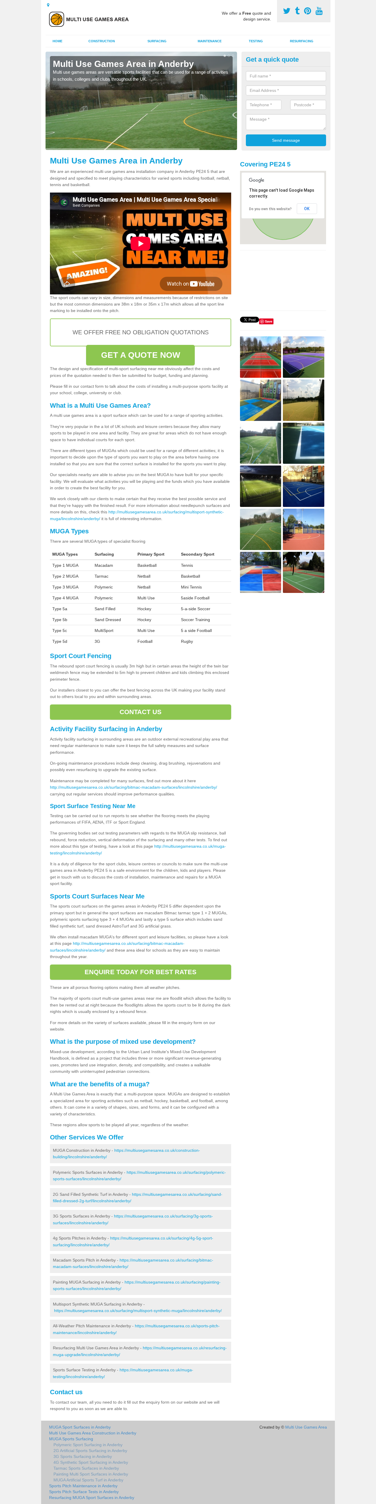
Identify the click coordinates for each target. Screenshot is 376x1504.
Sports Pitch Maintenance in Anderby (83, 1485)
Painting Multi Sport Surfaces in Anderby (90, 1474)
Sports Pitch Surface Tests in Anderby (84, 1491)
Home (57, 41)
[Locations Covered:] (48, 5)
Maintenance (209, 41)
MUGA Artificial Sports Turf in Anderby (88, 1480)
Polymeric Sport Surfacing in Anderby (87, 1444)
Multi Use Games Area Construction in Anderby (92, 1433)
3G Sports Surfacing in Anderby (82, 1456)
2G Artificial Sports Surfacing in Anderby (90, 1450)
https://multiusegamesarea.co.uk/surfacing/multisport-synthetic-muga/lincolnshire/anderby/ (138, 1310)
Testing (256, 41)
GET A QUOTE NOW (140, 355)
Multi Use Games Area (306, 1427)
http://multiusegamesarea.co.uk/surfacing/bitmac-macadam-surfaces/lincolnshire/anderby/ (133, 787)
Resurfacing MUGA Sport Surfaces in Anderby (91, 1497)
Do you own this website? (270, 209)
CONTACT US (141, 712)
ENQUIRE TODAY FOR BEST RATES (141, 972)
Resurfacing (301, 41)
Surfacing (157, 41)
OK (307, 208)
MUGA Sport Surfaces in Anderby (80, 1427)
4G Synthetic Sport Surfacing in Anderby (90, 1462)
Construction (101, 41)
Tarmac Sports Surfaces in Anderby (86, 1468)
